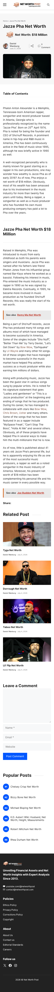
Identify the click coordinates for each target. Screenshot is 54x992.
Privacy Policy (10, 909)
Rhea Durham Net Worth (24, 839)
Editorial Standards (13, 944)
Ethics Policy (9, 905)
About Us (8, 935)
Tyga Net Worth (12, 550)
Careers (7, 949)
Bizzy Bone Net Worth (23, 797)
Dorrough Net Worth (15, 588)
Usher (22, 412)
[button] (48, 4)
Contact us (8, 939)
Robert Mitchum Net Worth (25, 829)
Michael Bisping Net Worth (25, 807)
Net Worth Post (31, 979)
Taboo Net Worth (13, 627)
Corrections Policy (13, 914)
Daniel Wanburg (14, 44)
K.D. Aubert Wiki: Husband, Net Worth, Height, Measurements (28, 819)
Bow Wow (26, 347)
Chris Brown (10, 412)
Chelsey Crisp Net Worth (24, 786)
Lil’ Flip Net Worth (13, 665)
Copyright (8, 919)
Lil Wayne (12, 351)
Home (5, 21)
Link (40, 45)
